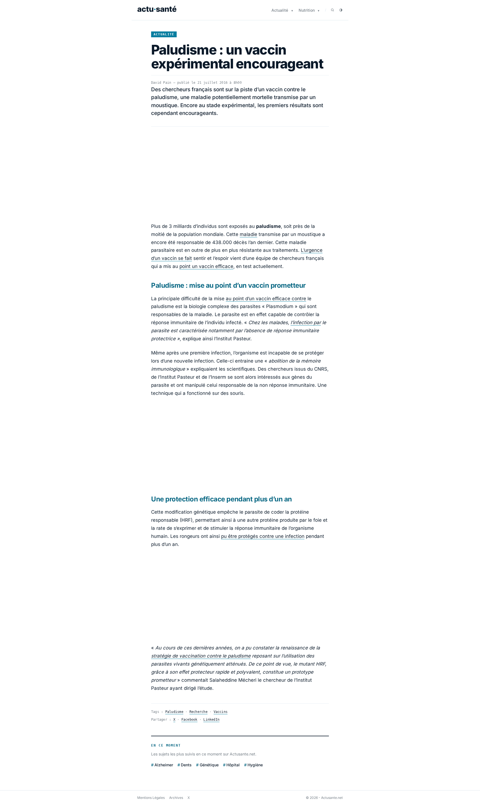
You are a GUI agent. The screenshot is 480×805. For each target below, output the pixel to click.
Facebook (189, 720)
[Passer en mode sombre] (341, 10)
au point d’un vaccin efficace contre (266, 298)
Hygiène (255, 764)
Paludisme (174, 712)
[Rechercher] (332, 10)
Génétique (209, 764)
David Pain (161, 83)
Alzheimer (163, 764)
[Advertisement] (240, 174)
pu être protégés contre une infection (262, 536)
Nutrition (307, 10)
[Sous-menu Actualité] (292, 10)
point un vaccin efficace (206, 266)
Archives (176, 798)
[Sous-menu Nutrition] (319, 10)
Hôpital (233, 764)
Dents (186, 764)
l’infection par (306, 322)
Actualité (279, 10)
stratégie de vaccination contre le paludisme (201, 656)
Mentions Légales (151, 798)
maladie (248, 234)
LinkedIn (211, 720)
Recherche (198, 712)
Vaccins (221, 712)
